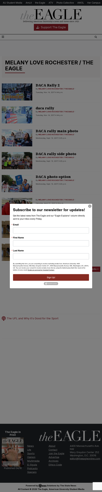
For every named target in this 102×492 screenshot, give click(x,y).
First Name (18, 238)
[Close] (89, 206)
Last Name (18, 251)
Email (16, 225)
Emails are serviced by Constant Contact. (41, 270)
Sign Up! (51, 277)
